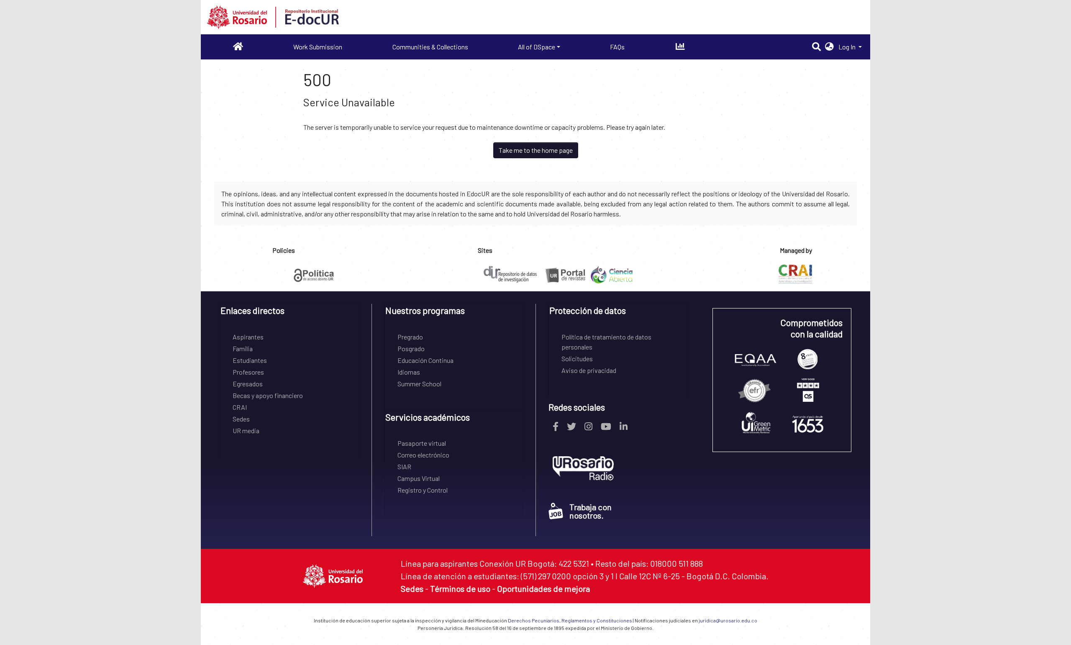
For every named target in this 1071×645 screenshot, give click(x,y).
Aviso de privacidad (588, 370)
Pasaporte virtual (421, 443)
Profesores (248, 372)
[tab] (289, 313)
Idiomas (408, 372)
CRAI (240, 407)
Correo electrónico (423, 455)
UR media (246, 430)
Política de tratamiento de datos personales (606, 342)
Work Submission (317, 47)
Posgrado (411, 348)
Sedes (241, 419)
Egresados (248, 384)
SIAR (404, 466)
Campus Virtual (418, 478)
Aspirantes (248, 337)
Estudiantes (250, 360)
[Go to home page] (238, 46)
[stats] (680, 46)
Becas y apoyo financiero (268, 395)
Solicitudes (577, 358)
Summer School (419, 384)
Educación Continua (425, 360)
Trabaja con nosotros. (590, 511)
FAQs (617, 47)
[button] (829, 47)
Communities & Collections (430, 47)
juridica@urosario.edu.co (728, 620)
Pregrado (410, 337)
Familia (243, 348)
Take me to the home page (536, 150)
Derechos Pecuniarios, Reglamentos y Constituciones (570, 620)
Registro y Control (422, 490)
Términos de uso (460, 588)
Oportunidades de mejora (543, 588)
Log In (847, 47)
